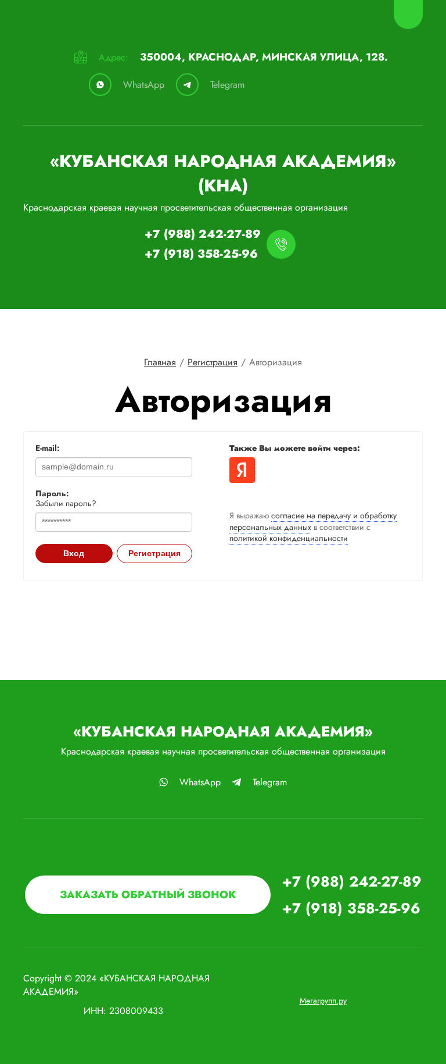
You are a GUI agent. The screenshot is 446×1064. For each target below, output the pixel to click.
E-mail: (47, 448)
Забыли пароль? (65, 503)
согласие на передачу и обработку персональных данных (313, 521)
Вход (73, 553)
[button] (148, 895)
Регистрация (154, 553)
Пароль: (52, 493)
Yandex (242, 470)
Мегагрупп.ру (323, 1000)
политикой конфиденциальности (288, 538)
